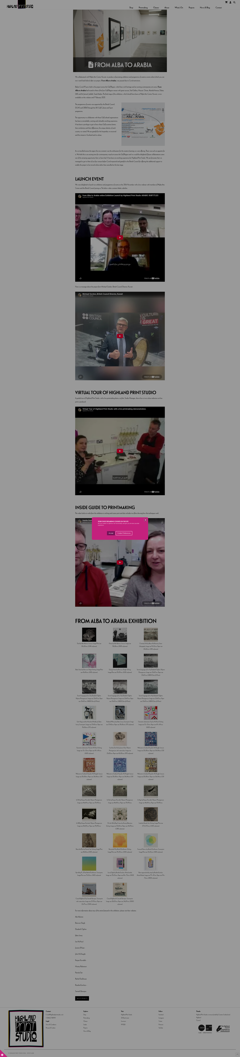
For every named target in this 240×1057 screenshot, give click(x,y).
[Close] (145, 520)
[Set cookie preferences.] (4, 1053)
